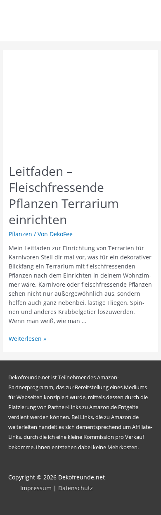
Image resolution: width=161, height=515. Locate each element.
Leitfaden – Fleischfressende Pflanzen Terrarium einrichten (64, 195)
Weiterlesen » (27, 339)
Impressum (36, 488)
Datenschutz (75, 488)
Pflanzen (20, 234)
